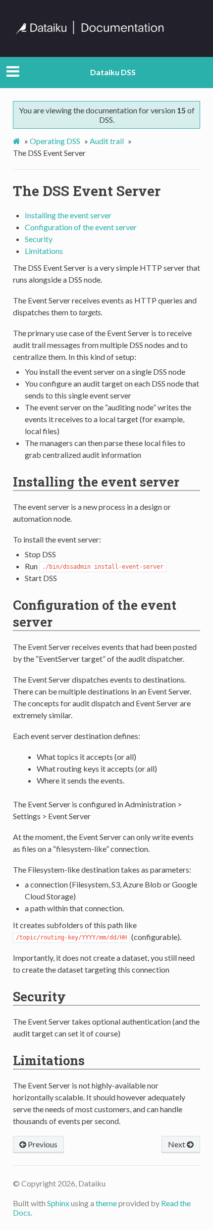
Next (177, 1144)
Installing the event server (68, 215)
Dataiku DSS (113, 72)
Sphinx (58, 1203)
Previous (41, 1144)
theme (106, 1203)
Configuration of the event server (81, 227)
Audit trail (107, 141)
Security (39, 239)
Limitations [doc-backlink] (49, 1060)
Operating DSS (55, 141)
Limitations (44, 250)
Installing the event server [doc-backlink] (96, 481)
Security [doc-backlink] (39, 996)
